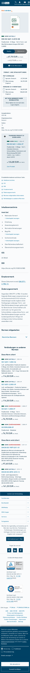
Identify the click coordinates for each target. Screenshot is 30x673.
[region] (15, 643)
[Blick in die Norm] (15, 21)
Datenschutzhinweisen (7, 641)
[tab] (15, 337)
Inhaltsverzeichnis (9, 180)
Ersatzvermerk (8, 189)
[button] (19, 3)
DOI (4, 186)
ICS (4, 183)
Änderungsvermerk (9, 192)
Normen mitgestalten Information (13, 195)
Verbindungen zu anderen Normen (13, 198)
